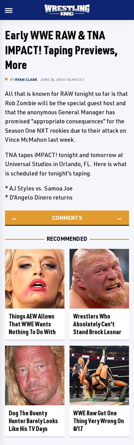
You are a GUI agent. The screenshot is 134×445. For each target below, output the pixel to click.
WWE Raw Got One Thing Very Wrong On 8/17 (98, 421)
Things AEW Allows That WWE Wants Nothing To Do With (32, 324)
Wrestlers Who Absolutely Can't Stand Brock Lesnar (97, 324)
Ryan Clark (26, 79)
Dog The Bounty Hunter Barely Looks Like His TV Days (33, 421)
